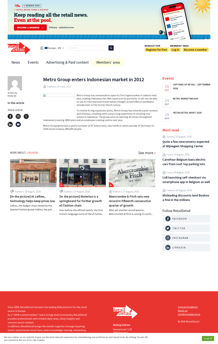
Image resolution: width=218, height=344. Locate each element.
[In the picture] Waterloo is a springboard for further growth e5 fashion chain (80, 200)
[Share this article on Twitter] (26, 116)
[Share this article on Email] (18, 124)
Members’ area (108, 62)
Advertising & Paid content (67, 62)
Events (33, 62)
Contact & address (188, 307)
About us (183, 310)
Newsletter (152, 45)
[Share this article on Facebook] (10, 116)
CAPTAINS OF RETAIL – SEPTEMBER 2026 (191, 86)
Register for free (156, 49)
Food (169, 154)
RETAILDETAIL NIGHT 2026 (187, 112)
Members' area (179, 45)
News (15, 62)
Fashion (51, 86)
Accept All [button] (208, 338)
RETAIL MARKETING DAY (185, 98)
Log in (175, 49)
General (170, 136)
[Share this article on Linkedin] (10, 124)
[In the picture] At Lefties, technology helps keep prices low (32, 198)
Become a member (195, 49)
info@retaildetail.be (189, 314)
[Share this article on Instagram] (18, 116)
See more (145, 153)
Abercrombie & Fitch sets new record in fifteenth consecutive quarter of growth (130, 200)
